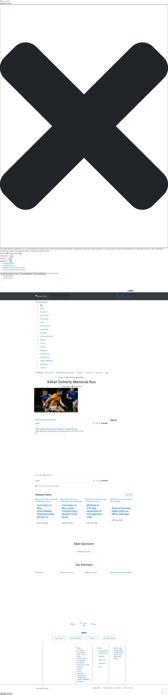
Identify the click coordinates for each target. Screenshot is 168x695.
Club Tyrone (44, 319)
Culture (42, 343)
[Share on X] (96, 423)
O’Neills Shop (44, 354)
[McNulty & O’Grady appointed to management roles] (96, 500)
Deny (17, 273)
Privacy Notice (8, 278)
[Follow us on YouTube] (133, 291)
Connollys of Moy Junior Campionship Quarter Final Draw (69, 511)
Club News (41, 486)
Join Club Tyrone (127, 297)
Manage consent (6, 694)
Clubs (42, 322)
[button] (84, 126)
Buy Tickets (49, 372)
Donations (43, 333)
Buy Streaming (75, 638)
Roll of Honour (45, 326)
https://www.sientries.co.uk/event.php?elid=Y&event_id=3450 (63, 431)
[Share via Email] (99, 423)
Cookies (118, 688)
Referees (43, 340)
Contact (43, 368)
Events (99, 648)
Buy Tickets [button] (44, 315)
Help (97, 688)
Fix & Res (80, 650)
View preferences (26, 273)
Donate (118, 297)
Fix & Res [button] (43, 312)
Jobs (106, 372)
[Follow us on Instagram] (132, 291)
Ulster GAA (117, 656)
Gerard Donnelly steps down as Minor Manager (121, 511)
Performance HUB (46, 336)
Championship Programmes (65, 372)
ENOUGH (80, 372)
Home (61, 377)
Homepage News (50, 486)
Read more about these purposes (15, 270)
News (37, 423)
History (42, 347)
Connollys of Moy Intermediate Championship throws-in (45, 511)
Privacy (108, 688)
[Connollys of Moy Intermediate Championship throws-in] (46, 500)
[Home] (86, 305)
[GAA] (73, 624)
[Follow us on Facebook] (129, 291)
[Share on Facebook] (94, 423)
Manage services (9, 265)
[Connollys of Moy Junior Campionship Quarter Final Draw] (71, 500)
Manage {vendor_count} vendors (14, 268)
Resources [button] (44, 364)
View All (128, 494)
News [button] (42, 308)
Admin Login (118, 648)
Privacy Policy (118, 650)
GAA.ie (116, 658)
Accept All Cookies (7, 273)
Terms (128, 688)
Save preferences (39, 273)
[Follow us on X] (130, 291)
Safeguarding (44, 357)
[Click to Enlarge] (71, 420)
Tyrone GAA (118, 654)
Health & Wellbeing (46, 361)
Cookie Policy (8, 276)
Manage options (9, 263)
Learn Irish (43, 350)
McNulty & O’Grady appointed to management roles (94, 511)
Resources (98, 372)
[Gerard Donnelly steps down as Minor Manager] (121, 500)
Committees (44, 329)
